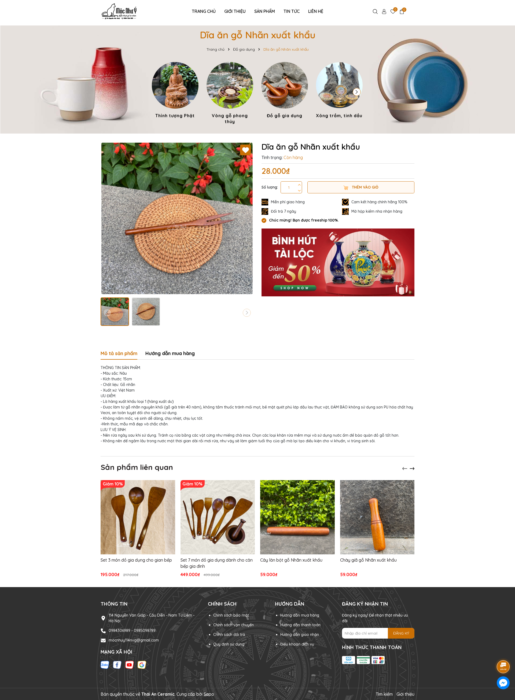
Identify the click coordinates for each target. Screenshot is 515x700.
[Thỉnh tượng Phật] (175, 91)
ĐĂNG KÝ (401, 633)
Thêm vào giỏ (364, 187)
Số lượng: (270, 187)
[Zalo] (105, 664)
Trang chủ (204, 11)
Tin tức (292, 11)
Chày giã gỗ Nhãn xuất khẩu (368, 560)
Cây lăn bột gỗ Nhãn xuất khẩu (291, 560)
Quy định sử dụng (228, 644)
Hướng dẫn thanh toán (300, 624)
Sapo (209, 694)
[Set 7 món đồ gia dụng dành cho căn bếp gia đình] (218, 517)
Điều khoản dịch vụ (297, 644)
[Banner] (338, 262)
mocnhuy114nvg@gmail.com (134, 640)
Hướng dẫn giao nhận (299, 634)
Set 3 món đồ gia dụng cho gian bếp (136, 560)
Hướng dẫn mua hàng (299, 615)
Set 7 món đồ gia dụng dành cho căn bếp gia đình (217, 563)
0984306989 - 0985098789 (132, 630)
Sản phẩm (264, 11)
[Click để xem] (177, 218)
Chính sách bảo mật (231, 615)
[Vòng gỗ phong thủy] (230, 94)
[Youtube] (129, 664)
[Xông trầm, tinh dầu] (339, 91)
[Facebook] (117, 664)
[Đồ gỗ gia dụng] (284, 91)
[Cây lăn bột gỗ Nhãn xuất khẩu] (297, 517)
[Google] (142, 664)
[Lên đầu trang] (503, 651)
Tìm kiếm (384, 694)
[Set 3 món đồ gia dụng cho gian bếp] (138, 517)
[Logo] (120, 11)
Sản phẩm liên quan (137, 467)
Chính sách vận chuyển (233, 624)
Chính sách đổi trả (229, 634)
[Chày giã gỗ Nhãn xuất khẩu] (377, 517)
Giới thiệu (235, 11)
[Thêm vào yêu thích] (245, 150)
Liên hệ (315, 11)
